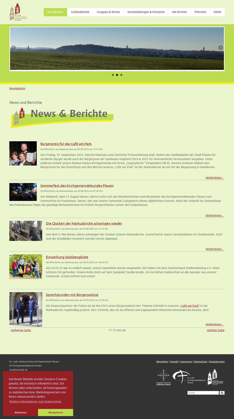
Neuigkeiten (55, 12)
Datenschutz (200, 361)
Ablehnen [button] (20, 412)
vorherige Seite (21, 330)
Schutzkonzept (217, 361)
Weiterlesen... (215, 177)
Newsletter (162, 361)
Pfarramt (200, 12)
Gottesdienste (80, 12)
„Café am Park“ (190, 305)
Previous (13, 48)
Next (220, 48)
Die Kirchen (179, 12)
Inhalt (217, 12)
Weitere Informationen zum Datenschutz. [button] (35, 401)
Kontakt (174, 361)
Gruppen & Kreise (108, 12)
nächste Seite (215, 330)
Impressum (186, 361)
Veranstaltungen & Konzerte (146, 12)
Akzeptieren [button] (55, 412)
